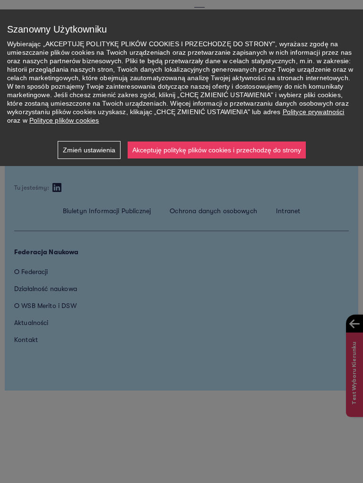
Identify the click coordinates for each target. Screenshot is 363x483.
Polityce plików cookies (64, 120)
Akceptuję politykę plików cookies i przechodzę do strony (216, 150)
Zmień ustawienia (89, 150)
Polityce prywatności (314, 112)
